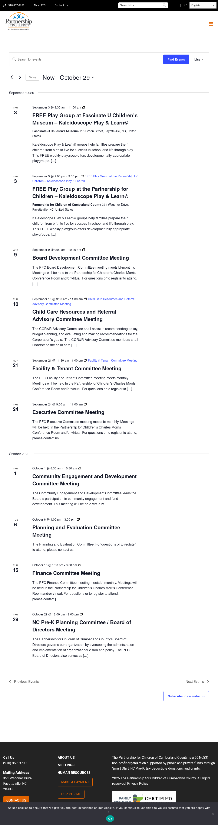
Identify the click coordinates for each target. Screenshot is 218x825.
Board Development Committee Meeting (80, 257)
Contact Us (61, 5)
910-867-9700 (16, 5)
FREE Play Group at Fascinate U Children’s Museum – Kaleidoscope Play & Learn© (85, 118)
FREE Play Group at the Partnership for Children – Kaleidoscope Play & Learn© (80, 192)
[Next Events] (19, 77)
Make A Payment (75, 782)
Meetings (66, 765)
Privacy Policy (137, 784)
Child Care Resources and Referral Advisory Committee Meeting (74, 315)
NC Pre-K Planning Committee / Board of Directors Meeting (81, 625)
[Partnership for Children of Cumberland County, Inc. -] (18, 21)
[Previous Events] (11, 77)
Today (32, 77)
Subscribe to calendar (184, 696)
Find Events (176, 59)
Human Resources (74, 773)
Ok (110, 818)
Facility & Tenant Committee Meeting (77, 368)
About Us (66, 758)
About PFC (40, 5)
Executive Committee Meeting (68, 411)
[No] (213, 814)
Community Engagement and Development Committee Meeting (84, 479)
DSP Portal (71, 794)
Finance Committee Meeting (66, 572)
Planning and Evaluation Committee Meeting (76, 531)
